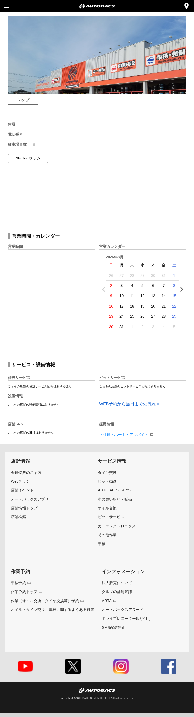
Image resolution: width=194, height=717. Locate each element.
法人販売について (117, 583)
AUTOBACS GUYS (114, 490)
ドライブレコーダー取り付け (126, 618)
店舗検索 (18, 517)
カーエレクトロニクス (117, 526)
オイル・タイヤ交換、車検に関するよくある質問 (52, 609)
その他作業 (107, 535)
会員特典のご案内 (26, 472)
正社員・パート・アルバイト (123, 434)
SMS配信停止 (113, 627)
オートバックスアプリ (30, 499)
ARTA (107, 601)
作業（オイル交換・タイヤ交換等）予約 (45, 601)
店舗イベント (22, 490)
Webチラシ (20, 481)
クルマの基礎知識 (117, 591)
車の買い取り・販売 (115, 499)
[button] (95, 90)
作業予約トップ (24, 591)
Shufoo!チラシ (28, 158)
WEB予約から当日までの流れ (127, 404)
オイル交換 (107, 508)
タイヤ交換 (107, 472)
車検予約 (18, 583)
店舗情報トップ (24, 508)
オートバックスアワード (122, 609)
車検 (101, 543)
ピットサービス (111, 517)
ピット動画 (107, 481)
